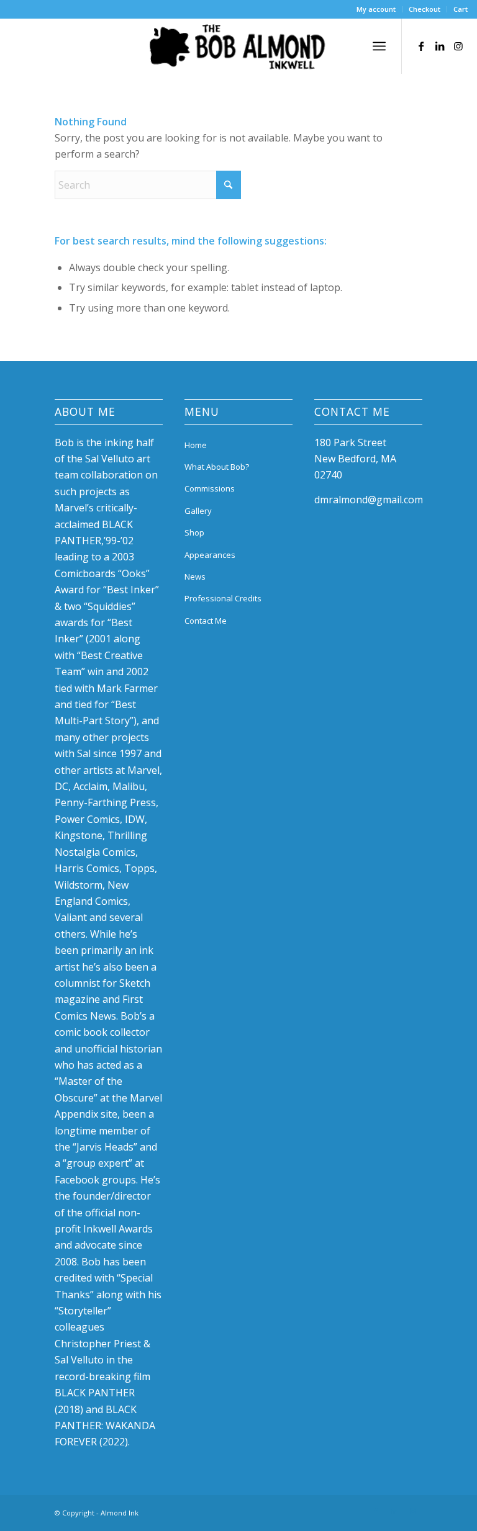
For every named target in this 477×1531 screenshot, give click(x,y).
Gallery (198, 510)
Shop (194, 532)
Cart (460, 9)
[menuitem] (376, 9)
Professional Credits (222, 598)
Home (195, 445)
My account (376, 9)
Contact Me (205, 620)
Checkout (424, 9)
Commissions (209, 488)
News (195, 576)
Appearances (209, 554)
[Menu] (379, 46)
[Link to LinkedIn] (439, 46)
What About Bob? (216, 466)
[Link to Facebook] (421, 46)
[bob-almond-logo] (238, 49)
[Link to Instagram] (458, 46)
